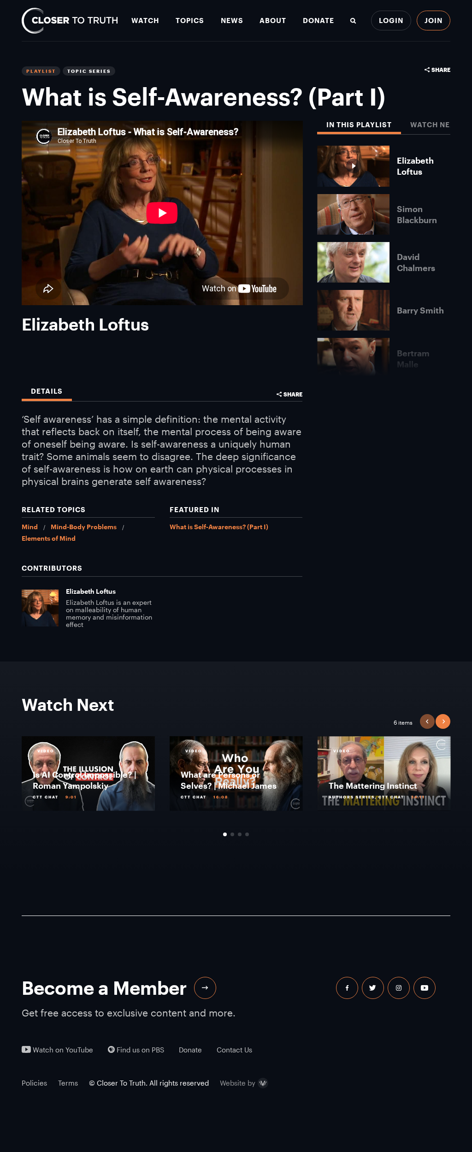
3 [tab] (240, 834)
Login (391, 20)
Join (433, 20)
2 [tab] (232, 834)
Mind (30, 527)
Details (47, 391)
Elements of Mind (49, 538)
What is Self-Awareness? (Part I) (219, 527)
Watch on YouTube (62, 1050)
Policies (34, 1083)
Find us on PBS (139, 1050)
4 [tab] (247, 834)
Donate (318, 20)
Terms (68, 1083)
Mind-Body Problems (84, 527)
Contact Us (234, 1050)
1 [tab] (225, 834)
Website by (237, 1083)
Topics (190, 20)
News (232, 20)
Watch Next (435, 125)
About (273, 20)
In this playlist (359, 125)
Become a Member (104, 987)
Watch (145, 20)
